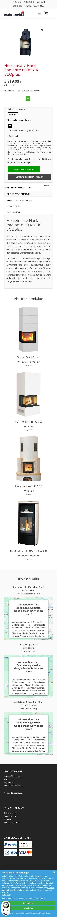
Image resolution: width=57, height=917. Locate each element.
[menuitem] (17, 2)
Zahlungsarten (10, 813)
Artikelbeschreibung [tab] (18, 194)
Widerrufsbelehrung (12, 776)
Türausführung (15, 120)
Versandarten (10, 816)
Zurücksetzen (48, 185)
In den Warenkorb (24, 169)
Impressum (9, 782)
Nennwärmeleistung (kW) (21, 130)
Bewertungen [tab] (15, 212)
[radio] (13, 115)
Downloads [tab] (13, 206)
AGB (6, 779)
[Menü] (39, 13)
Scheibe (12, 109)
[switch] (5, 913)
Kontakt (7, 819)
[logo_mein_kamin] (23, 13)
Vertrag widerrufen (12, 822)
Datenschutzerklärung (13, 785)
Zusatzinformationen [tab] (19, 200)
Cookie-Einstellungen (13, 792)
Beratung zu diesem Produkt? (29, 176)
